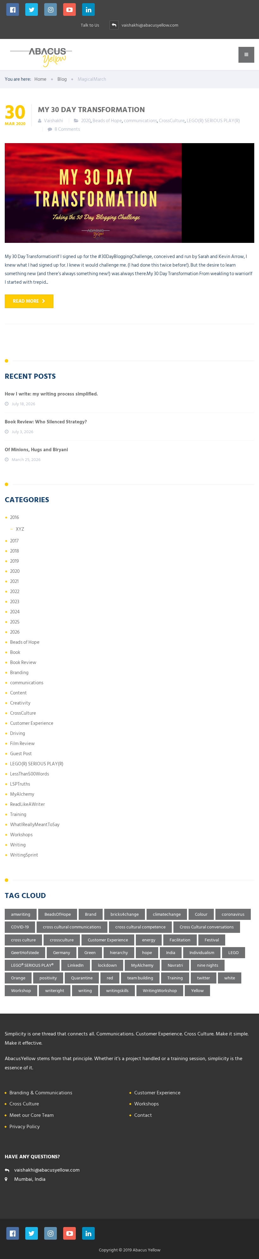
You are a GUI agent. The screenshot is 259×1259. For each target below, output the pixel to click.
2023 (14, 602)
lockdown (107, 965)
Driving (17, 733)
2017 (14, 541)
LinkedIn (76, 965)
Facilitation (180, 940)
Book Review (23, 663)
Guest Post (21, 754)
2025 (15, 622)
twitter (203, 978)
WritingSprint (24, 855)
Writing (18, 845)
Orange (18, 978)
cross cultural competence (140, 927)
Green (90, 952)
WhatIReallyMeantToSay (34, 825)
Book (15, 652)
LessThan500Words (29, 774)
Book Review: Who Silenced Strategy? (46, 422)
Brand (90, 914)
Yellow (197, 990)
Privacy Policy (24, 1127)
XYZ (20, 529)
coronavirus (233, 914)
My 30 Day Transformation (91, 109)
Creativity (20, 703)
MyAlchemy (22, 794)
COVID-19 (20, 927)
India (170, 952)
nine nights (207, 965)
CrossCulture (172, 121)
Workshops (21, 835)
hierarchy (119, 952)
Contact (143, 1115)
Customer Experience (31, 723)
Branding (19, 673)
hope (147, 952)
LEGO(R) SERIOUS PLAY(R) (213, 121)
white (229, 978)
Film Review (22, 744)
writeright (54, 990)
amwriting (20, 914)
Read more (26, 301)
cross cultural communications (72, 927)
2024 (15, 612)
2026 (15, 632)
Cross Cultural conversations (207, 927)
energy (148, 940)
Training (18, 815)
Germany (61, 952)
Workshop (21, 990)
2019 (14, 561)
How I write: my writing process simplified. (51, 394)
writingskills (117, 990)
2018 (14, 551)
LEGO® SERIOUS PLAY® (32, 965)
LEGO (233, 952)
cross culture (23, 940)
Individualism (202, 952)
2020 (86, 121)
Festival (212, 940)
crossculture (62, 940)
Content (18, 693)
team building (140, 978)
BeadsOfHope (58, 914)
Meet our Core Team (31, 1115)
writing (85, 990)
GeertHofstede (25, 952)
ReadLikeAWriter (27, 804)
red (110, 978)
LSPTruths (20, 784)
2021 (14, 581)
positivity (48, 978)
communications (140, 121)
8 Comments (67, 129)
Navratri (175, 965)
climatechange (167, 914)
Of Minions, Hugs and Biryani (36, 450)
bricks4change (125, 914)
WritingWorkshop (160, 990)
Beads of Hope (107, 121)
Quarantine (82, 978)
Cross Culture (24, 1104)
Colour (201, 914)
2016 (14, 518)
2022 (14, 592)
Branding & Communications (40, 1093)
